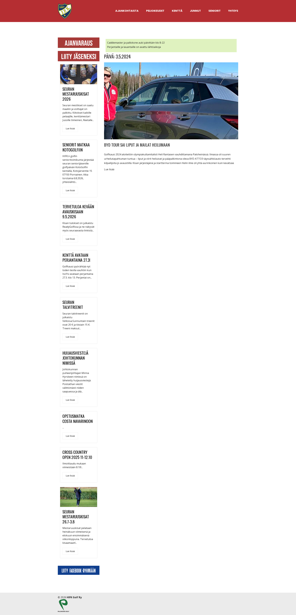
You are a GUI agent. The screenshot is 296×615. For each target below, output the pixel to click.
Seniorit (214, 11)
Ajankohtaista (127, 11)
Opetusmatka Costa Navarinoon (77, 418)
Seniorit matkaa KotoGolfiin (76, 147)
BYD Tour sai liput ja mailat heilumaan (137, 145)
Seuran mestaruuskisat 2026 (75, 94)
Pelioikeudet (155, 11)
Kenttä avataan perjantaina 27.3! (76, 257)
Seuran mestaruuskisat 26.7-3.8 (75, 517)
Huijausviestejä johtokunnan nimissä (75, 358)
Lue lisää (109, 169)
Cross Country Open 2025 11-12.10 (77, 454)
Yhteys (233, 11)
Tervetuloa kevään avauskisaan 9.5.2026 (78, 212)
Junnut (195, 11)
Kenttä (177, 11)
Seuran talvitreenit (72, 304)
